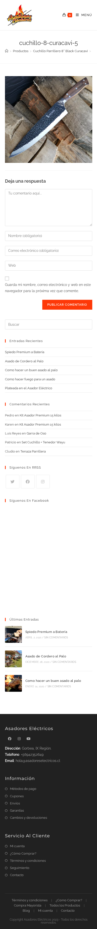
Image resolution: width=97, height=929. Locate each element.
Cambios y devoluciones (28, 818)
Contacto (17, 875)
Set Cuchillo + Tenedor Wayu (43, 442)
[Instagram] (43, 481)
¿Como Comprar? (69, 900)
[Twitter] (12, 481)
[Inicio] (6, 51)
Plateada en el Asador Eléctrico (28, 388)
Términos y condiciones (28, 861)
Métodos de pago (23, 789)
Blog (26, 910)
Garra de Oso (36, 433)
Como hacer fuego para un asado (30, 379)
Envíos (15, 803)
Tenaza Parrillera (33, 451)
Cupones (17, 796)
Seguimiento (19, 868)
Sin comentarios (56, 637)
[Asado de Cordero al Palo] (13, 658)
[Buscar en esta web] (48, 324)
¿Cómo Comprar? (23, 853)
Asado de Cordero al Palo (24, 361)
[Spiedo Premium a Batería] (13, 634)
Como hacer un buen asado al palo (31, 370)
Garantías (17, 810)
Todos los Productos (64, 905)
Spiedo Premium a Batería (24, 352)
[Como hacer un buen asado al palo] (13, 683)
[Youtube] (28, 739)
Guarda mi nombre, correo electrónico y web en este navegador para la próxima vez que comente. (48, 288)
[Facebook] (28, 481)
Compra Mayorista (27, 905)
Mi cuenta (17, 846)
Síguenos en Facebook (29, 500)
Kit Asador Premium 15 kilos (40, 415)
